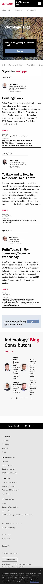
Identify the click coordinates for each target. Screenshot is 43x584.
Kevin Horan (13, 237)
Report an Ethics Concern (10, 490)
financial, (13, 220)
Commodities (16, 65)
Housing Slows (12, 98)
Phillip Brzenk (33, 360)
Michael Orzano (33, 381)
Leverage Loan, (24, 302)
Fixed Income (6, 295)
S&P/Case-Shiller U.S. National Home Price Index (17, 145)
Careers (4, 503)
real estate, (5, 222)
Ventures (5, 448)
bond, (4, 299)
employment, (18, 299)
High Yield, (18, 301)
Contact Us (5, 546)
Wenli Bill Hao (16, 358)
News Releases (7, 465)
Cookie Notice (27, 564)
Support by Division (8, 486)
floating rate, (6, 301)
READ (4, 130)
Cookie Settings (10, 559)
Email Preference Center (10, 553)
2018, (3, 140)
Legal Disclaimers (7, 564)
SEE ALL (8, 351)
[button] (11, 398)
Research (19, 10)
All (3, 65)
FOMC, (12, 301)
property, (34, 220)
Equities (31, 65)
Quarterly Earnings (8, 469)
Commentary (33, 10)
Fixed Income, (17, 136)
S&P (10, 222)
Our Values (5, 440)
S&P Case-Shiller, (7, 142)
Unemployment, (7, 305)
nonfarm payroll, (7, 304)
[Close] (40, 570)
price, (29, 220)
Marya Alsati (13, 161)
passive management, (19, 304)
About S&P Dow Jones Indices (12, 524)
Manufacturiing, (34, 302)
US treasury (16, 305)
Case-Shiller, (6, 220)
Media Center (6, 539)
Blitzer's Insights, (7, 136)
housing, (8, 140)
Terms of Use (18, 564)
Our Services (6, 535)
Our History (5, 444)
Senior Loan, (30, 304)
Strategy (25, 136)
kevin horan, (16, 302)
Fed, (23, 299)
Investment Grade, (27, 301)
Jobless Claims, (7, 302)
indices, (24, 220)
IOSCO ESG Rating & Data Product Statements (17, 515)
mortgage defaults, (26, 140)
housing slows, (15, 140)
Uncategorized (6, 216)
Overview (6, 10)
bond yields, (10, 299)
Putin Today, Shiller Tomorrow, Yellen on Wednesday (16, 253)
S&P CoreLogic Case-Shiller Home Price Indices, (16, 143)
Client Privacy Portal (18, 567)
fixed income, (29, 299)
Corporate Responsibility (10, 507)
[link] (18, 426)
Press (4, 452)
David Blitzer (13, 84)
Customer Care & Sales (9, 482)
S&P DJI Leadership (8, 528)
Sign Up (19, 51)
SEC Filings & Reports (9, 473)
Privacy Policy (6, 567)
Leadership (6, 511)
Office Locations (7, 494)
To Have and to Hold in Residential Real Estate (18, 176)
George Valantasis (17, 383)
